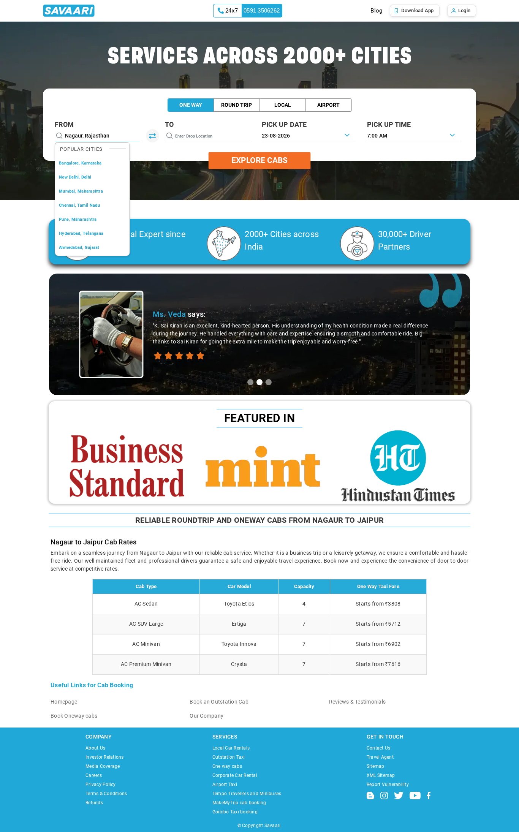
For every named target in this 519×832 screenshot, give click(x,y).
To (169, 124)
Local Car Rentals (231, 748)
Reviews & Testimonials (357, 702)
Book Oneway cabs (74, 716)
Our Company (206, 716)
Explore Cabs (259, 160)
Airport (328, 105)
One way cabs (227, 766)
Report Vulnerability (388, 784)
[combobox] (414, 135)
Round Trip (236, 105)
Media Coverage (102, 766)
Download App (417, 10)
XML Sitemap (381, 775)
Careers (93, 775)
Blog (376, 10)
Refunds (94, 802)
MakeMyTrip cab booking (239, 802)
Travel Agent (380, 757)
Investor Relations (104, 757)
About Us (95, 748)
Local (282, 105)
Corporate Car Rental (234, 775)
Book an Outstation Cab (219, 702)
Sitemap (376, 766)
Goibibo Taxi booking (235, 812)
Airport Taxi (224, 784)
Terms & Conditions (106, 793)
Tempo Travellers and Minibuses (247, 793)
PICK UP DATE (284, 124)
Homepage (64, 702)
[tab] (250, 382)
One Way (190, 105)
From (64, 124)
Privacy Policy (100, 784)
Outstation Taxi (228, 757)
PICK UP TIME (389, 124)
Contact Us (379, 748)
